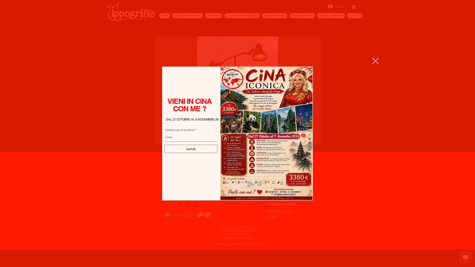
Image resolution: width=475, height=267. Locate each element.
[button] (375, 60)
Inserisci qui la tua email (179, 129)
